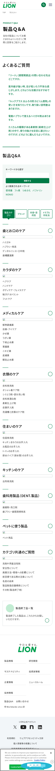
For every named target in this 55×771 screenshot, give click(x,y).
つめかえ (26, 190)
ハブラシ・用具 (9, 246)
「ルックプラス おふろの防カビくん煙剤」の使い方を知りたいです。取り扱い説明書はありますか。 (29, 104)
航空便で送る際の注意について (18, 576)
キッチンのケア (13, 469)
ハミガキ (7, 242)
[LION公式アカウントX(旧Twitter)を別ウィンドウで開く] (15, 727)
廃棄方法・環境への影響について (19, 572)
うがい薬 (7, 337)
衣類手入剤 (8, 407)
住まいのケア (12, 426)
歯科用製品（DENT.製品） (21, 495)
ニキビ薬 (7, 351)
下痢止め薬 (8, 342)
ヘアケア (7, 281)
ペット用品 (8, 537)
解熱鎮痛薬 (8, 324)
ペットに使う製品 (15, 526)
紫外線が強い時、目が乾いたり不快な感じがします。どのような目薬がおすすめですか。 (29, 90)
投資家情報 (34, 671)
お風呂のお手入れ (11, 446)
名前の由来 (8, 581)
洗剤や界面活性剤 (11, 563)
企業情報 (8, 682)
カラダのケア (12, 269)
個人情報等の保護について (25, 743)
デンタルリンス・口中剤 (14, 251)
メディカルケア (13, 313)
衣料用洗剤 (8, 385)
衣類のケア (11, 374)
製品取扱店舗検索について (16, 585)
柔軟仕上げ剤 (9, 403)
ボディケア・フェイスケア (14, 290)
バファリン (37, 190)
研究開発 (33, 661)
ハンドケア (8, 285)
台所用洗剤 (8, 481)
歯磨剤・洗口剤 (10, 507)
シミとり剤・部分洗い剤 (14, 394)
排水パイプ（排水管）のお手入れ (18, 455)
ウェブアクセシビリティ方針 (31, 738)
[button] (43, 4)
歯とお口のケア (14, 230)
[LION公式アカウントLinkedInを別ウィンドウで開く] (40, 727)
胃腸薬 (6, 346)
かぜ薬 (6, 333)
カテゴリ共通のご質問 (19, 552)
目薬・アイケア (9, 329)
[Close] (51, 753)
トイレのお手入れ (11, 451)
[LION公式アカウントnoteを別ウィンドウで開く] (32, 727)
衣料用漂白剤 (9, 398)
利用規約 (11, 738)
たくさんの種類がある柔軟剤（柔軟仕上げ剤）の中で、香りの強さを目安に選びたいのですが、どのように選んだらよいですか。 (29, 130)
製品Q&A (8, 701)
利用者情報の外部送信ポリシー (25, 748)
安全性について (10, 568)
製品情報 (8, 661)
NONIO (9, 194)
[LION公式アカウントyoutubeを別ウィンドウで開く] (23, 727)
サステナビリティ (12, 671)
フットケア (7, 298)
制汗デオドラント (11, 294)
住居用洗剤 (8, 437)
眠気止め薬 (8, 359)
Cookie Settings (18, 767)
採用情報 (8, 693)
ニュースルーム (36, 682)
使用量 (9, 190)
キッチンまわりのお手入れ (15, 442)
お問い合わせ (22, 701)
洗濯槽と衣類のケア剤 (13, 412)
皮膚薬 (6, 355)
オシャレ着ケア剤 (11, 390)
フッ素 (17, 190)
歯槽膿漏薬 (8, 255)
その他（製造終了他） (12, 589)
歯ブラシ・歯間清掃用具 (14, 511)
